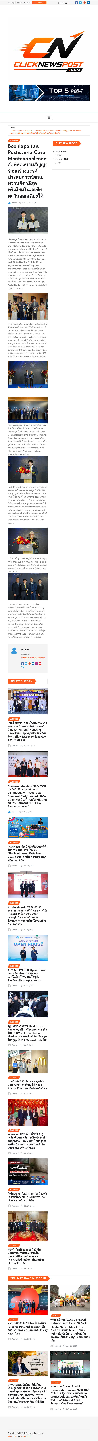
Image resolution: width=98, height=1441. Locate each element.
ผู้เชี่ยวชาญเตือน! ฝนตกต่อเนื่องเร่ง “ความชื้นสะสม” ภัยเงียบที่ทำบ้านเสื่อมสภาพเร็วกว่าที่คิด (27, 1197)
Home (12, 128)
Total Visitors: (62, 158)
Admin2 (15, 745)
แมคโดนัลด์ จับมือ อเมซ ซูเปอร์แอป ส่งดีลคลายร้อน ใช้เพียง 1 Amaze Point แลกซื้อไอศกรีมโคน (27, 1085)
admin (14, 203)
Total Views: (61, 151)
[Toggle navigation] (49, 117)
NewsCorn (12, 1436)
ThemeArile (25, 1436)
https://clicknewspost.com (33, 657)
